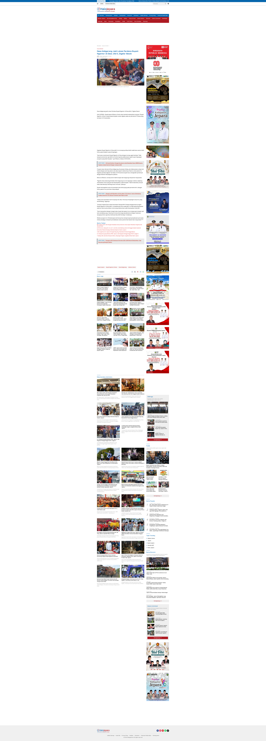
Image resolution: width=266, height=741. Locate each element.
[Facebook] (158, 730)
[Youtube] (163, 730)
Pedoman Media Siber (110, 3)
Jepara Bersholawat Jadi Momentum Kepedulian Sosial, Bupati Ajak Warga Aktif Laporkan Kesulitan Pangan (120, 304)
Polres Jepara (151, 547)
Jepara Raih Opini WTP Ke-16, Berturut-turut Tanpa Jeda (156, 573)
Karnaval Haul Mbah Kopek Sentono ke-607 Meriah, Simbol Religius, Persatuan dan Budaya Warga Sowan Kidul (108, 580)
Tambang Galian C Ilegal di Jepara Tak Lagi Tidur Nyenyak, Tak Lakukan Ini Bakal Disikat (158, 510)
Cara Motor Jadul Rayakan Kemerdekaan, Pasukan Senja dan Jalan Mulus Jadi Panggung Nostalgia (137, 288)
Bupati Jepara (101, 267)
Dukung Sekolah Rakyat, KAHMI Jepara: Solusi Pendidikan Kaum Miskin (150, 478)
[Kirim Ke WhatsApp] (143, 272)
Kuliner (125, 18)
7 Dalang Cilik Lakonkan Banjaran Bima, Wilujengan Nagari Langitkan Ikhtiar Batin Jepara (118, 235)
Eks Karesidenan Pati (112, 18)
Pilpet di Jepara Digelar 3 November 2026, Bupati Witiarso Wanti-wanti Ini (103, 288)
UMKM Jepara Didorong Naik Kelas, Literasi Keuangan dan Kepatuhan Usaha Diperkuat (120, 349)
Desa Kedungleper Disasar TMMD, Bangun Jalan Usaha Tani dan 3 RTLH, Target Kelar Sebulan (120, 334)
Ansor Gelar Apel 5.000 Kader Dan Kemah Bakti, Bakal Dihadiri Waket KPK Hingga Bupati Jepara (151, 490)
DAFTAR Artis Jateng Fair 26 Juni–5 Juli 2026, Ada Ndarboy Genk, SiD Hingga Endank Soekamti (119, 228)
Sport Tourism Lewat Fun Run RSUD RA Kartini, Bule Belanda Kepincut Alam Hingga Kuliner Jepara (161, 421)
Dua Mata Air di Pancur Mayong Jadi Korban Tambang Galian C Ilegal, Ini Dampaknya (157, 520)
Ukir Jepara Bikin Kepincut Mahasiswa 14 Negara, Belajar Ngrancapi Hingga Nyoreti (167, 1)
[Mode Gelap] (168, 3)
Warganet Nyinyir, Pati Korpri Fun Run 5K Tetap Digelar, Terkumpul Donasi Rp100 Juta (132, 579)
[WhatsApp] (165, 730)
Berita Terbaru (141, 18)
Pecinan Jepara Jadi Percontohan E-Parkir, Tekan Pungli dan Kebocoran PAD (119, 319)
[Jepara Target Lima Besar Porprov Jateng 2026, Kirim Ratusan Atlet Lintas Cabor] (157, 407)
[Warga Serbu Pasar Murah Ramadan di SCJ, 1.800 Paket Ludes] (108, 500)
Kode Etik (129, 15)
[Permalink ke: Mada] (98, 56)
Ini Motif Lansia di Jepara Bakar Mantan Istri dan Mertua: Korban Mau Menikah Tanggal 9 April (161, 626)
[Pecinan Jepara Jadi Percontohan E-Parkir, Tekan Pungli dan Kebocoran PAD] (120, 312)
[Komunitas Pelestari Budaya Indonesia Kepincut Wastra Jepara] (108, 408)
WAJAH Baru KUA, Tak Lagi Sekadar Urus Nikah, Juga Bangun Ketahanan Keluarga (159, 530)
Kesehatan (164, 18)
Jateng (120, 18)
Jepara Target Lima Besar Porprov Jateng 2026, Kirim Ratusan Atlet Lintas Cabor (157, 416)
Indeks (101, 3)
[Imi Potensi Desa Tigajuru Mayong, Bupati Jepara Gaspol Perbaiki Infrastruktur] (137, 297)
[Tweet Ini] (135, 272)
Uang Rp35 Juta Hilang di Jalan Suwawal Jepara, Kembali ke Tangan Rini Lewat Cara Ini (161, 632)
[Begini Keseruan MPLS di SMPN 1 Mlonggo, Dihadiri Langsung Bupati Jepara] (104, 342)
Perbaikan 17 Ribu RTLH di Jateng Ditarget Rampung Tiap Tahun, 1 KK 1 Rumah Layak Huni (163, 478)
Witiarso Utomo (132, 267)
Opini (105, 21)
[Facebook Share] (132, 272)
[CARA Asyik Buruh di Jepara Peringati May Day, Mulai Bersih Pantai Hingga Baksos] (133, 408)
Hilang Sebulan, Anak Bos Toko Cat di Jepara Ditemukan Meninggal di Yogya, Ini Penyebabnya (161, 620)
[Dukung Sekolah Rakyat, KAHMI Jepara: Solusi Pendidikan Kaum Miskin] (151, 473)
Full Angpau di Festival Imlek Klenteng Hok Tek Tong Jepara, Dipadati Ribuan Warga (107, 533)
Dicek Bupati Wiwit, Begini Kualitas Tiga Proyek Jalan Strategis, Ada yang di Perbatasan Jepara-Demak (103, 334)
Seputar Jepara (101, 18)
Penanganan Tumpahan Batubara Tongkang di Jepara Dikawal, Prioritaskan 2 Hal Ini (159, 525)
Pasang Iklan (122, 15)
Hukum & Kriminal (156, 18)
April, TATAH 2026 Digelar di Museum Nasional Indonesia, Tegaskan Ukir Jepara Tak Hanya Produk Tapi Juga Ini (132, 556)
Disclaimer (136, 15)
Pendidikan (117, 21)
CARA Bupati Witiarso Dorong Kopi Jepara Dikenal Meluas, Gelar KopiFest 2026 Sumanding (157, 578)
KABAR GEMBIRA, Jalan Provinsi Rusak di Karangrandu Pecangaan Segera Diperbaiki (104, 304)
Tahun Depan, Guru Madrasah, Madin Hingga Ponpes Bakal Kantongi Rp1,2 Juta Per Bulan (137, 319)
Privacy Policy (152, 15)
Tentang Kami (109, 15)
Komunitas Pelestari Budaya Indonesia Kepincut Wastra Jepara (111, 230)
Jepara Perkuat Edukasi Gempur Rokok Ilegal (156, 592)
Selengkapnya (157, 439)
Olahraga (100, 21)
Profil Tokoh (129, 21)
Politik (123, 21)
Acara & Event (132, 18)
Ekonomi (148, 18)
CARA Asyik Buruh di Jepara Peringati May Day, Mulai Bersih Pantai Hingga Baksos (116, 231)
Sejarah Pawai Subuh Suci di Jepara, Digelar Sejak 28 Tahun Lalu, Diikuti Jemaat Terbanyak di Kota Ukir (133, 463)
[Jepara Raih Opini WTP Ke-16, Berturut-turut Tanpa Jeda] (157, 563)
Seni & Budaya (137, 21)
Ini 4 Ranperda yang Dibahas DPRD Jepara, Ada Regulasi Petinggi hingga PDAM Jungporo (118, 233)
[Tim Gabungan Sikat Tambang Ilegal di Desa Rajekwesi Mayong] (150, 613)
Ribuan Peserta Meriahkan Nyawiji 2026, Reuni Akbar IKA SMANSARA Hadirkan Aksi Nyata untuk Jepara (133, 486)
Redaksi (116, 15)
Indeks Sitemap (143, 15)
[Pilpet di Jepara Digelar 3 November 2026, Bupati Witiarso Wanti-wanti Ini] (104, 282)
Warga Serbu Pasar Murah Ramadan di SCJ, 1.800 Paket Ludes (107, 509)
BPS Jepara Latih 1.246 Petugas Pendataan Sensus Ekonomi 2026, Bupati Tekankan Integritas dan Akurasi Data (119, 225)
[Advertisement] (133, 34)
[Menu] (98, 3)
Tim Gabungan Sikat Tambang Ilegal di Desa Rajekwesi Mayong (160, 613)
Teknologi (145, 21)
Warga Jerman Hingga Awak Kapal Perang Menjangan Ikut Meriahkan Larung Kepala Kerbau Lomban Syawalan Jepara (107, 486)
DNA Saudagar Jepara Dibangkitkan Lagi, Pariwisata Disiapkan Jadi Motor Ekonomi (156, 597)
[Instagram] (160, 730)
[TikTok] (168, 731)
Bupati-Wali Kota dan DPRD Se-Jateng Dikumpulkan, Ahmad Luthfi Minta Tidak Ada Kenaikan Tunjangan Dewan (156, 466)
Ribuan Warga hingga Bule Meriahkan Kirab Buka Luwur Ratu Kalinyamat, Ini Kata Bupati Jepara (107, 463)
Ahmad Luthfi (151, 545)
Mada (101, 56)
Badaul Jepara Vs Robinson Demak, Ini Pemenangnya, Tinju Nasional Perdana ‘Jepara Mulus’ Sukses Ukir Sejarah (161, 434)
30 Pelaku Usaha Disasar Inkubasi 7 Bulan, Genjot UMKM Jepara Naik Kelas (156, 583)
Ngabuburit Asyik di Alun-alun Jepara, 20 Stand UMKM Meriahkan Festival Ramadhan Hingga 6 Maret (132, 534)
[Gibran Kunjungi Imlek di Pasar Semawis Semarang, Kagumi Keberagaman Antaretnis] (108, 547)
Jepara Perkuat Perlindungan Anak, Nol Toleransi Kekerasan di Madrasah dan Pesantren (137, 349)
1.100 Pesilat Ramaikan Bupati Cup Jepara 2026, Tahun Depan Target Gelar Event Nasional (161, 428)
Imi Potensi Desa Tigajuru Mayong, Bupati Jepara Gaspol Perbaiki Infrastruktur (137, 304)
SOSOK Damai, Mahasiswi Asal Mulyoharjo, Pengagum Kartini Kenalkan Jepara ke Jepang (158, 515)
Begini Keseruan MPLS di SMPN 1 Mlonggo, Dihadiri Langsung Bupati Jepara (104, 349)
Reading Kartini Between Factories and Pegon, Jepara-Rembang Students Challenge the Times (163, 490)
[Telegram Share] (140, 272)
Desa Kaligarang (123, 267)
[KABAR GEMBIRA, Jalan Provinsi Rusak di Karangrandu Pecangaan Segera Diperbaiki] (104, 297)
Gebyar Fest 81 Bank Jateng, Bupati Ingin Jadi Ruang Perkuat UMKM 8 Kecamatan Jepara (119, 288)
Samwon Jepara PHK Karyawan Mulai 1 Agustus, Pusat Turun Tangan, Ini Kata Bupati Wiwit (103, 319)
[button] (165, 3)
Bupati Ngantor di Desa (107, 56)
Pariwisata (110, 21)
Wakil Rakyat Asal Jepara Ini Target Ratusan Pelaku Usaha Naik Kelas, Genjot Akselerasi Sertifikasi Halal (156, 588)
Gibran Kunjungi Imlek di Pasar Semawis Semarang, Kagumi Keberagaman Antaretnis (107, 555)
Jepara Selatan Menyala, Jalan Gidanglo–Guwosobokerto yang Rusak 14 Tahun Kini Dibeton (137, 334)
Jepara (149, 540)
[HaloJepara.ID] (106, 9)
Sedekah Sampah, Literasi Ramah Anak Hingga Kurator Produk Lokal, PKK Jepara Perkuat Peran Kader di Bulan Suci (133, 510)
